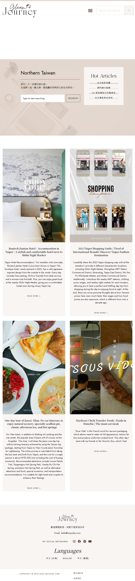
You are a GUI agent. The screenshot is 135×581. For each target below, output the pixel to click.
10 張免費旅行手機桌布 (104, 92)
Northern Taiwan (38, 72)
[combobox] (110, 10)
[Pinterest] (84, 541)
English (67, 558)
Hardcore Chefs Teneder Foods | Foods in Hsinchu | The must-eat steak (101, 422)
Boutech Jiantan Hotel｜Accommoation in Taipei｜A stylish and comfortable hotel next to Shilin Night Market (33, 252)
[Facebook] (79, 541)
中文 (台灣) (52, 558)
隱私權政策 (78, 573)
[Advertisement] (67, 39)
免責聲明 (77, 578)
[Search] (129, 10)
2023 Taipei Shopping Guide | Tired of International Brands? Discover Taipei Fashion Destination (101, 252)
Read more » (34, 296)
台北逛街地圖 (103, 82)
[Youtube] (89, 541)
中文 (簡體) (83, 558)
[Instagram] (74, 541)
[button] (90, 10)
